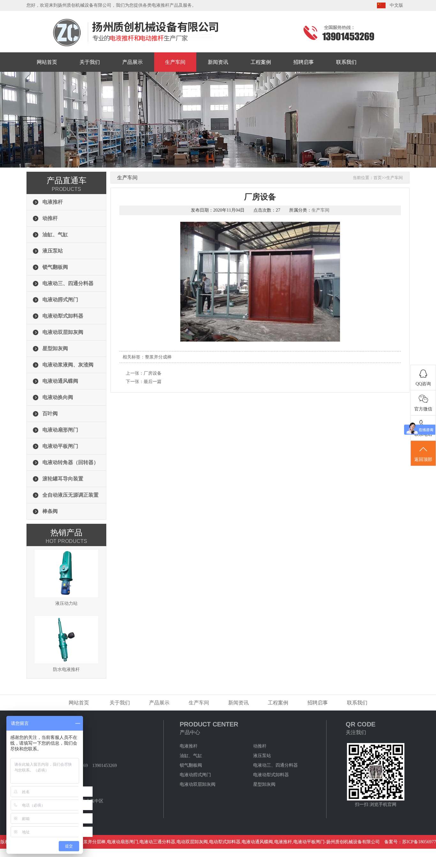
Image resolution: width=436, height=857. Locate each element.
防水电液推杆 (66, 669)
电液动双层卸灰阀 (62, 332)
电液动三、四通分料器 (68, 283)
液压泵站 (52, 250)
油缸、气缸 (55, 234)
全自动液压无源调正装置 (70, 495)
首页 (377, 177)
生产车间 (175, 62)
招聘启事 (303, 62)
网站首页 (47, 62)
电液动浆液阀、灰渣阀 (68, 364)
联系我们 (346, 62)
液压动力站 (66, 603)
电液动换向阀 (57, 397)
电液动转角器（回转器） (70, 462)
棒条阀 (50, 511)
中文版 (396, 5)
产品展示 (132, 62)
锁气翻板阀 (55, 267)
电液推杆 (52, 202)
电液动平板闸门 (60, 446)
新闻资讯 (218, 62)
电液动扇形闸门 (60, 429)
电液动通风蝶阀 (60, 381)
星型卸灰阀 (55, 348)
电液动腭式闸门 (60, 299)
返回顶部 (423, 459)
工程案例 (261, 62)
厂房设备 (153, 373)
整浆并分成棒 (158, 357)
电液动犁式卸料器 (62, 316)
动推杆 (50, 218)
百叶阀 (50, 413)
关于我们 (89, 62)
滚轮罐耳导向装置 (62, 478)
